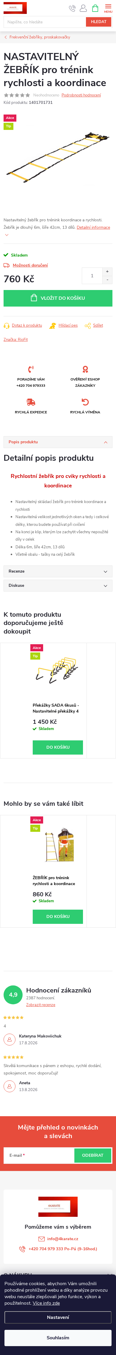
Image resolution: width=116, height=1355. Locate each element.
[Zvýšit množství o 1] (107, 272)
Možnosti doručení (30, 265)
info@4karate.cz (62, 1239)
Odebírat (93, 1155)
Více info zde (46, 1303)
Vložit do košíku (63, 298)
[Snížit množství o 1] (107, 280)
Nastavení (58, 1317)
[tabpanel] (58, 700)
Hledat (98, 22)
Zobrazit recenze (40, 1005)
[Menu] (108, 8)
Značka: (16, 339)
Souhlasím (58, 1338)
